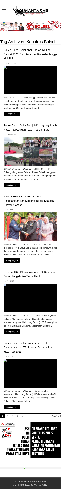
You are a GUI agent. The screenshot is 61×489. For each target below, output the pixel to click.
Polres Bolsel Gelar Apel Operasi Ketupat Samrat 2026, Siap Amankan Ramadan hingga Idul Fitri (30, 54)
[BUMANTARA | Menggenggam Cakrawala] (30, 10)
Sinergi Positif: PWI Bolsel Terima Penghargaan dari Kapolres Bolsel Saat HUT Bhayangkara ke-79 (30, 200)
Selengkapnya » (12, 114)
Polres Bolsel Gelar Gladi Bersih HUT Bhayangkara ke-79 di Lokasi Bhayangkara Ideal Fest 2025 (28, 347)
